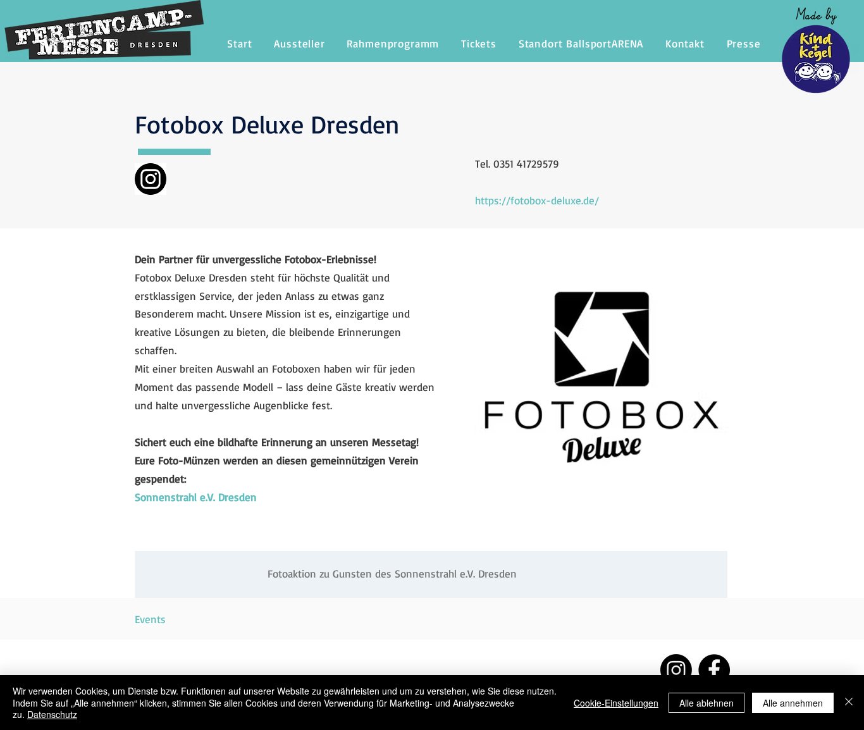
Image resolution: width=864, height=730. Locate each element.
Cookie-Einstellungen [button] (616, 702)
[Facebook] (714, 670)
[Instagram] (676, 670)
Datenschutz (52, 714)
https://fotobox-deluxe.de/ (537, 200)
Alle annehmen (793, 702)
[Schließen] (848, 702)
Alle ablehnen (706, 702)
